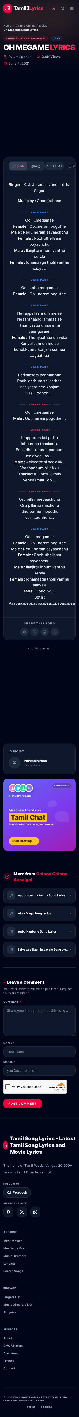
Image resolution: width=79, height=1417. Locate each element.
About (7, 1338)
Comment (12, 1001)
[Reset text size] (54, 166)
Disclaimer (11, 1353)
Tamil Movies (12, 1241)
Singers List (11, 1297)
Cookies (46, 1407)
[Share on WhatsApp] (44, 632)
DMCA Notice (13, 1345)
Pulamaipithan (20, 57)
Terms (31, 1407)
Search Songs (13, 1271)
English (18, 166)
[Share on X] (22, 1212)
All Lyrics (9, 1312)
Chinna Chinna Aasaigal (32, 25)
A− (48, 166)
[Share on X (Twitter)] (34, 632)
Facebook (20, 1192)
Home (7, 25)
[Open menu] (72, 8)
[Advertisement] (39, 112)
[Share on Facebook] (24, 632)
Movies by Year (14, 1248)
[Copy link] (55, 632)
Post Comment (22, 1103)
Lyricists (9, 1263)
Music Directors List (17, 1304)
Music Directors (14, 1256)
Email (9, 1061)
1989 (56, 38)
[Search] (62, 8)
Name (9, 1042)
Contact (9, 1368)
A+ (60, 166)
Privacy (8, 1360)
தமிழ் (35, 166)
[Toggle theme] (53, 8)
